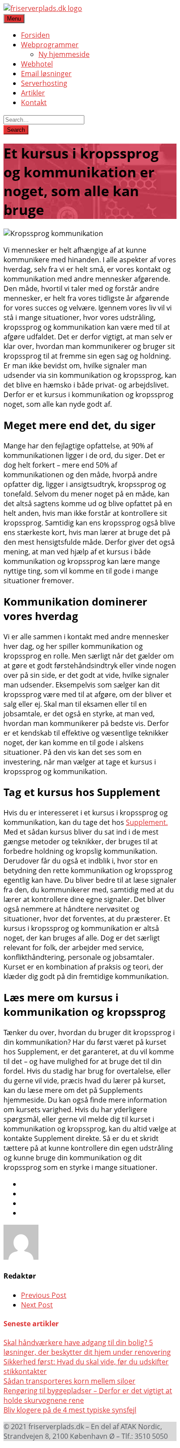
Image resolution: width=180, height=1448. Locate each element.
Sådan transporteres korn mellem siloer (69, 1381)
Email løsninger (46, 73)
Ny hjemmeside (64, 54)
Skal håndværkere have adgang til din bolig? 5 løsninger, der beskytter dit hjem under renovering (87, 1347)
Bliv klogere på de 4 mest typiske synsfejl (69, 1410)
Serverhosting (44, 83)
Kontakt (34, 102)
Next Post (37, 1305)
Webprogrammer (50, 44)
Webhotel (37, 64)
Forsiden (35, 35)
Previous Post (43, 1295)
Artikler (33, 93)
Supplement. (147, 822)
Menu (14, 18)
